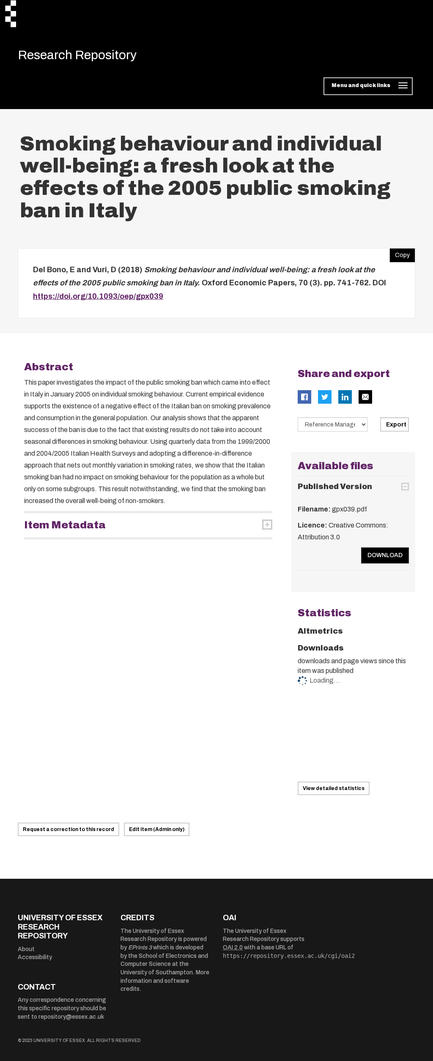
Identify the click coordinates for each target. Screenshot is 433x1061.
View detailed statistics (333, 788)
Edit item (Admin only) (156, 829)
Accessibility (35, 957)
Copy (399, 253)
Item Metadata (65, 525)
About (26, 949)
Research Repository (77, 55)
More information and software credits (165, 980)
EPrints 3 (140, 947)
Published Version (335, 486)
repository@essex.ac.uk (71, 1017)
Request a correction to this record (68, 829)
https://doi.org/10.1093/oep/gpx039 (98, 296)
